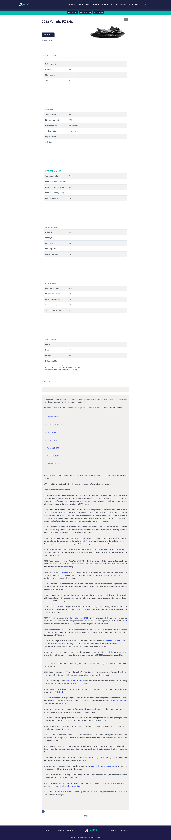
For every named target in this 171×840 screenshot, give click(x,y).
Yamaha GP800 (52, 432)
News (144, 4)
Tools (79, 4)
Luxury (51, 40)
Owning (122, 4)
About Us (124, 830)
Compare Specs (72, 12)
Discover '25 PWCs (85, 12)
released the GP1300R (74, 681)
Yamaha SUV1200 (53, 464)
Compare (48, 35)
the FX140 (66, 672)
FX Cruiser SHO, (80, 718)
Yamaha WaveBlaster (54, 424)
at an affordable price (119, 701)
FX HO (124, 689)
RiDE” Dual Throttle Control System (104, 766)
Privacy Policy (48, 830)
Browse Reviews (98, 12)
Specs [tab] (45, 55)
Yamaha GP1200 (53, 440)
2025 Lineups (68, 4)
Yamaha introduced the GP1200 (78, 618)
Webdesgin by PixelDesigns (95, 837)
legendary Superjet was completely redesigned (89, 792)
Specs (104, 4)
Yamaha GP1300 (53, 448)
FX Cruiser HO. (60, 692)
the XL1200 (88, 629)
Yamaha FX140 (52, 417)
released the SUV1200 (111, 641)
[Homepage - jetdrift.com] (24, 4)
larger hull (81, 541)
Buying (113, 4)
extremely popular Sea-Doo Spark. (69, 786)
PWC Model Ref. (91, 4)
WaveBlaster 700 (67, 572)
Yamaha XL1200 (53, 456)
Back (86, 816)
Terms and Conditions (65, 830)
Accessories (133, 4)
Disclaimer (112, 830)
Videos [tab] (53, 55)
